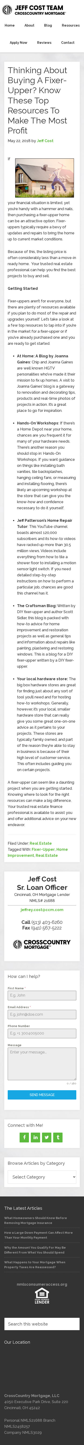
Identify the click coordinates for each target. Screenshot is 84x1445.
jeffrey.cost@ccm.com (42, 910)
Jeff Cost (42, 10)
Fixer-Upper (43, 849)
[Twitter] (46, 1137)
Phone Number (19, 1026)
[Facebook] (24, 1137)
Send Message (42, 1095)
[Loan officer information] (42, 945)
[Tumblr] (58, 1137)
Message (14, 1045)
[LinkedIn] (35, 1137)
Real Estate (41, 843)
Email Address (19, 1007)
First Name (17, 988)
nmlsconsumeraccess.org (42, 1284)
